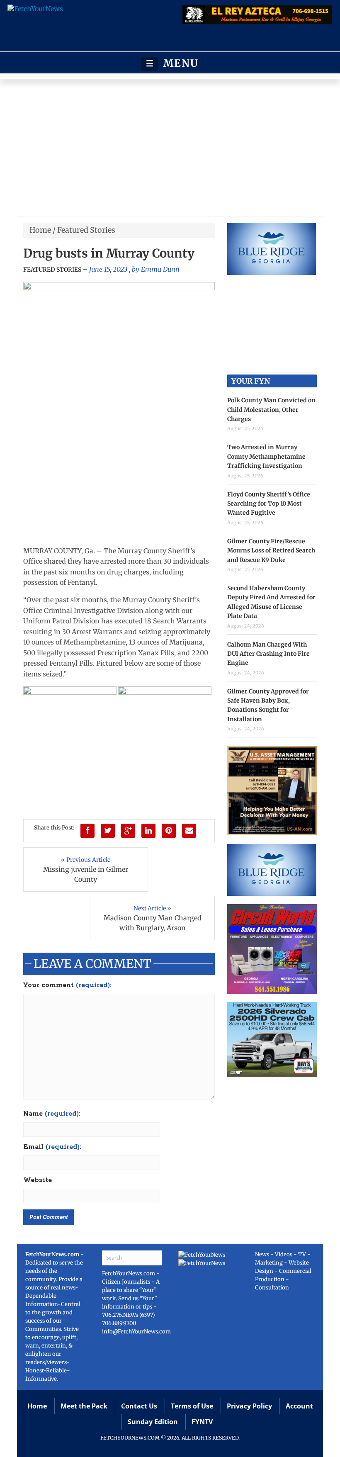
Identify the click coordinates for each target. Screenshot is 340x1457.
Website (37, 1180)
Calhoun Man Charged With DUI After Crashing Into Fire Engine (268, 654)
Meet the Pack (84, 1406)
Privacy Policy (249, 1406)
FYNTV (202, 1421)
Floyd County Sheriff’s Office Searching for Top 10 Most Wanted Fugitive (268, 504)
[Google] (128, 831)
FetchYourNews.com (129, 1273)
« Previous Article (85, 859)
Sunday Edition (153, 1421)
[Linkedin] (148, 831)
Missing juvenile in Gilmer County (85, 874)
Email (52, 1147)
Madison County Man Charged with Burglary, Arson (153, 923)
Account (299, 1406)
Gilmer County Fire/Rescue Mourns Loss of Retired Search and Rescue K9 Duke (271, 551)
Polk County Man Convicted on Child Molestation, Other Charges (271, 409)
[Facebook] (87, 831)
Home (40, 230)
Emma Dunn (160, 269)
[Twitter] (108, 831)
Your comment (67, 985)
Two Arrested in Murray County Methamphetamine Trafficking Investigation (266, 456)
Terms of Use (192, 1406)
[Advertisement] (170, 150)
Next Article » (152, 908)
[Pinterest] (169, 831)
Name (51, 1114)
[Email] (189, 831)
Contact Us (139, 1406)
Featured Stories (86, 230)
